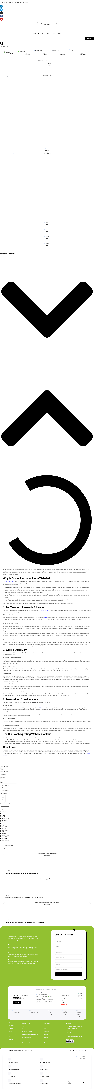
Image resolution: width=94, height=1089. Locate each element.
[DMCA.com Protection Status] (70, 1042)
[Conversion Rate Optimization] (9, 1080)
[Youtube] (1, 19)
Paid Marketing (25, 1040)
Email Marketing (11, 1076)
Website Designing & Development (30, 1034)
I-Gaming (46, 1034)
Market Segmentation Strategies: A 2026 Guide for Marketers (24, 898)
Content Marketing (5, 771)
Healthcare (46, 1031)
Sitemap (11, 1039)
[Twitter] (1, 9)
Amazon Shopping (44, 1083)
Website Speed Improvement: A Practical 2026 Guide (21, 873)
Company (40, 33)
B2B (45, 1028)
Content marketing (5, 766)
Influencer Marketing (44, 1076)
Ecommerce (46, 1040)
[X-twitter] (73, 1050)
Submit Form (5, 804)
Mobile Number (4, 788)
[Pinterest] (85, 1050)
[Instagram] (1, 12)
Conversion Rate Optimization (14, 1083)
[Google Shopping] (41, 1066)
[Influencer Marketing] (41, 1073)
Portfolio (11, 1028)
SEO (2, 769)
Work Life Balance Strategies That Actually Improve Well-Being (24, 922)
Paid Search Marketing (13, 1062)
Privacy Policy (12, 1033)
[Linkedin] (1, 6)
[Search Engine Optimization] (9, 1066)
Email (1, 782)
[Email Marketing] (9, 1073)
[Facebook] (1, 16)
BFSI (45, 1026)
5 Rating (63, 1002)
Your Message (3, 793)
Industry (48, 33)
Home (34, 33)
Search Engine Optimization (14, 1069)
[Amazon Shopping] (41, 1080)
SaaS (45, 1042)
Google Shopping (44, 1069)
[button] (47, 310)
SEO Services (25, 1028)
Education (46, 1037)
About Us (11, 1025)
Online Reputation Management (29, 1042)
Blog (54, 33)
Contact (59, 33)
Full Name (2, 777)
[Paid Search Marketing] (9, 1059)
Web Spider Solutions (16, 1050)
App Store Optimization (27, 1031)
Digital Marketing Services (28, 1026)
